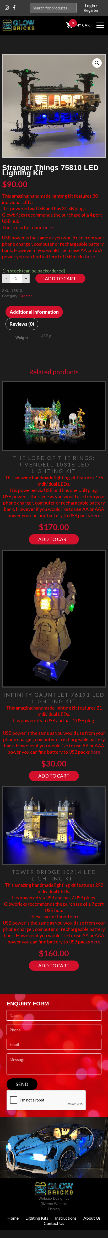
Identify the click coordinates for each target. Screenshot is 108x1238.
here (48, 227)
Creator (25, 296)
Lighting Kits (36, 1218)
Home (13, 1218)
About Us (92, 1218)
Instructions (66, 1218)
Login (90, 5)
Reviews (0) (22, 324)
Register (91, 10)
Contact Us (54, 1223)
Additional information (34, 312)
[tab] (34, 312)
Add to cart (60, 278)
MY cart (84, 25)
